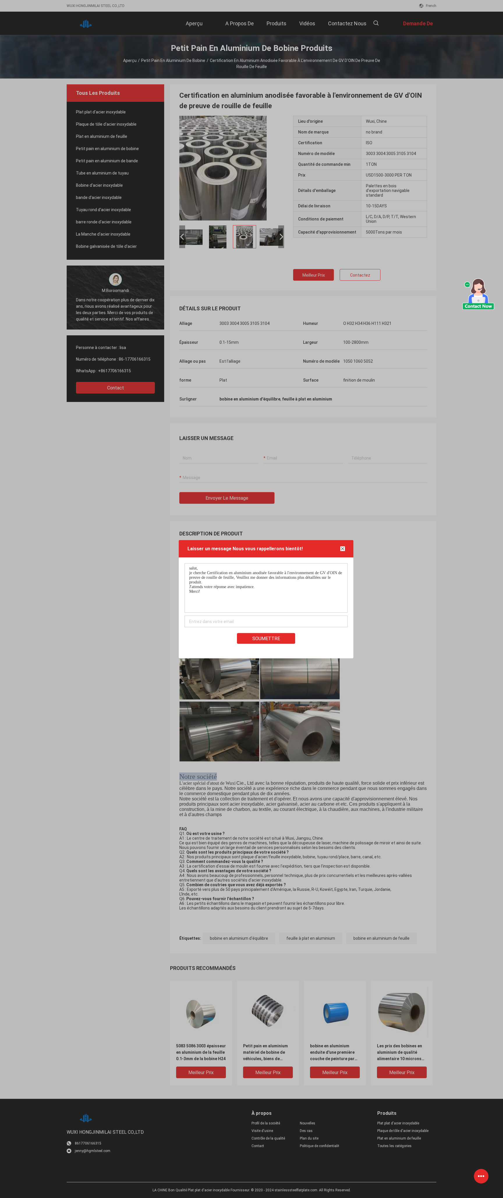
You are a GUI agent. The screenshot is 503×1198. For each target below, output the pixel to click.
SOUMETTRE (266, 638)
